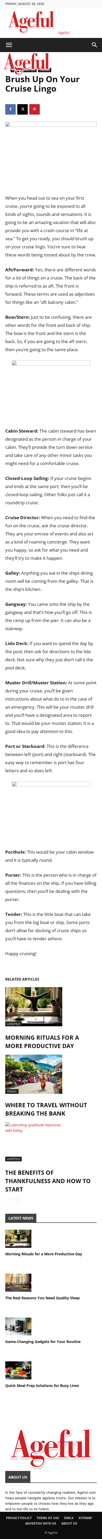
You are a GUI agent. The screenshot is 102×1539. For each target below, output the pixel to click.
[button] (9, 45)
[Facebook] (10, 109)
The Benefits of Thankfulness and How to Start (48, 1180)
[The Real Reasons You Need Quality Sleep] (51, 1283)
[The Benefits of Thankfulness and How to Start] (51, 1141)
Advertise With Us (40, 1523)
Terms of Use (48, 1518)
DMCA (68, 1518)
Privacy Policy (19, 1518)
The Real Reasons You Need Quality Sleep (42, 1297)
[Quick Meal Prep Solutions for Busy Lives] (51, 1370)
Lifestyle (13, 1024)
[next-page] (17, 1202)
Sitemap (85, 1518)
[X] (22, 109)
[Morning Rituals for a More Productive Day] (51, 1006)
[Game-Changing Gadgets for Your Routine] (51, 1327)
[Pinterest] (34, 109)
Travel (12, 1091)
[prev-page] (8, 1202)
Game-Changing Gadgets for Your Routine (43, 1341)
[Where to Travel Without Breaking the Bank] (51, 1074)
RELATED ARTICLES (22, 979)
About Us (69, 1523)
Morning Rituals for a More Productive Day (43, 1253)
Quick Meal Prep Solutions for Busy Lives (42, 1385)
